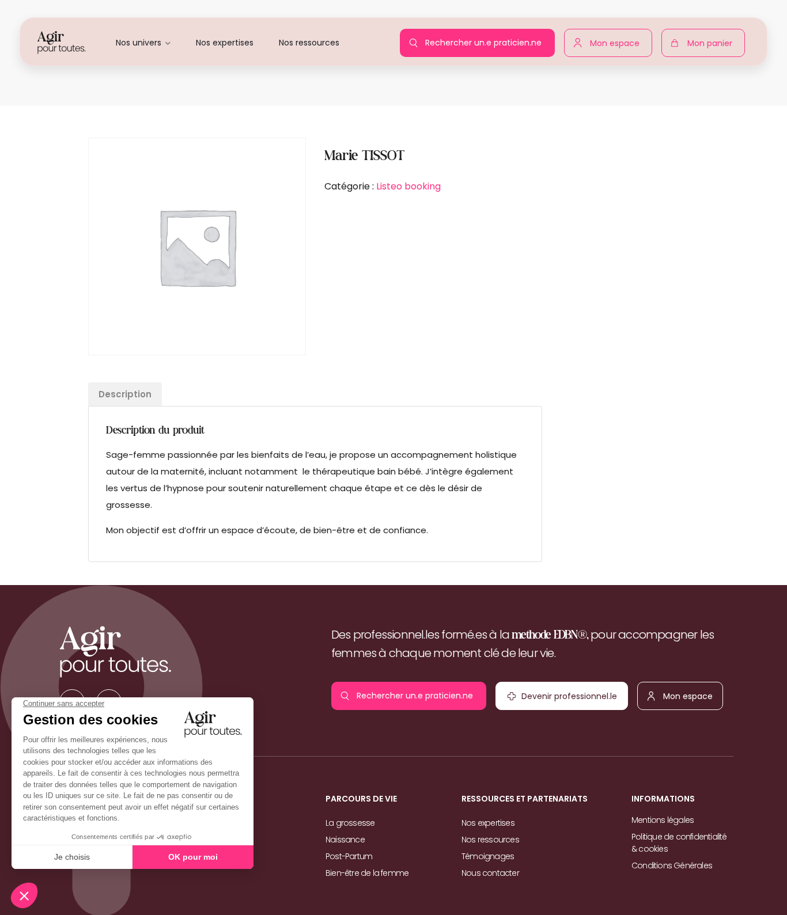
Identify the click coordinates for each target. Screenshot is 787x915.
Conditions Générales (671, 865)
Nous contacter (490, 873)
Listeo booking (408, 186)
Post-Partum (349, 856)
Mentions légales (662, 820)
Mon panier (712, 45)
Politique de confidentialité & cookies (679, 843)
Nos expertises (224, 42)
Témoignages (487, 856)
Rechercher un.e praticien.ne (486, 39)
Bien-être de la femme (367, 873)
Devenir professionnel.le (543, 699)
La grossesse (350, 823)
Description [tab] (125, 394)
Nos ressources (309, 42)
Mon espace (618, 41)
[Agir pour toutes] (61, 41)
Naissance (345, 839)
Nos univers (138, 42)
